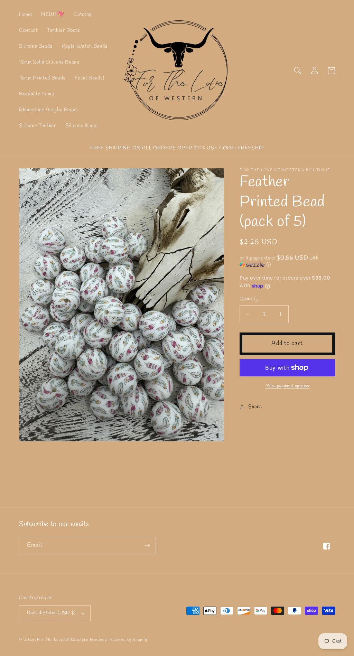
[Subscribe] (147, 546)
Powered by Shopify (128, 640)
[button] (297, 70)
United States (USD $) (51, 613)
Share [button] (255, 406)
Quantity (249, 299)
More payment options (287, 386)
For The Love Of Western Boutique (72, 640)
